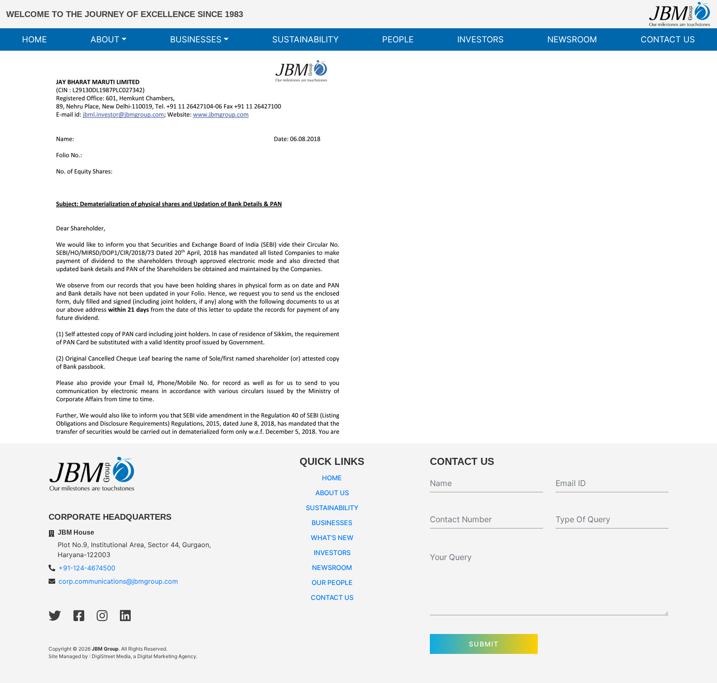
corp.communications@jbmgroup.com (118, 581)
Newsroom (572, 39)
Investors (480, 39)
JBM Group (105, 649)
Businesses (196, 39)
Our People (332, 582)
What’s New (332, 537)
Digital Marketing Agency (166, 656)
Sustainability (305, 39)
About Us (332, 493)
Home (34, 39)
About (105, 39)
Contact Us (668, 39)
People (398, 39)
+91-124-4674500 (87, 568)
